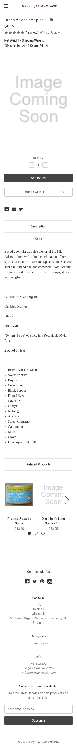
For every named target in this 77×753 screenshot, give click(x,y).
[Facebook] (6, 209)
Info (38, 604)
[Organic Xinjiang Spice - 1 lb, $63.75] (53, 494)
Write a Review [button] (50, 32)
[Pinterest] (42, 581)
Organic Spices (38, 643)
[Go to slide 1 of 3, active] (29, 533)
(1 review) (32, 32)
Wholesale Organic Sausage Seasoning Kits (38, 618)
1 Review (38, 238)
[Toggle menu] (6, 6)
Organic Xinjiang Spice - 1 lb (53, 521)
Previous (5, 500)
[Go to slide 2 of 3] (36, 533)
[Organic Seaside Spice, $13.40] (19, 494)
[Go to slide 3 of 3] (43, 533)
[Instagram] (49, 581)
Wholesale (39, 613)
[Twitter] (21, 209)
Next (67, 500)
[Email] (14, 209)
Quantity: (38, 157)
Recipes (38, 609)
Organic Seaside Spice (19, 521)
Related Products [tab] (39, 464)
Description (38, 226)
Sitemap (38, 622)
